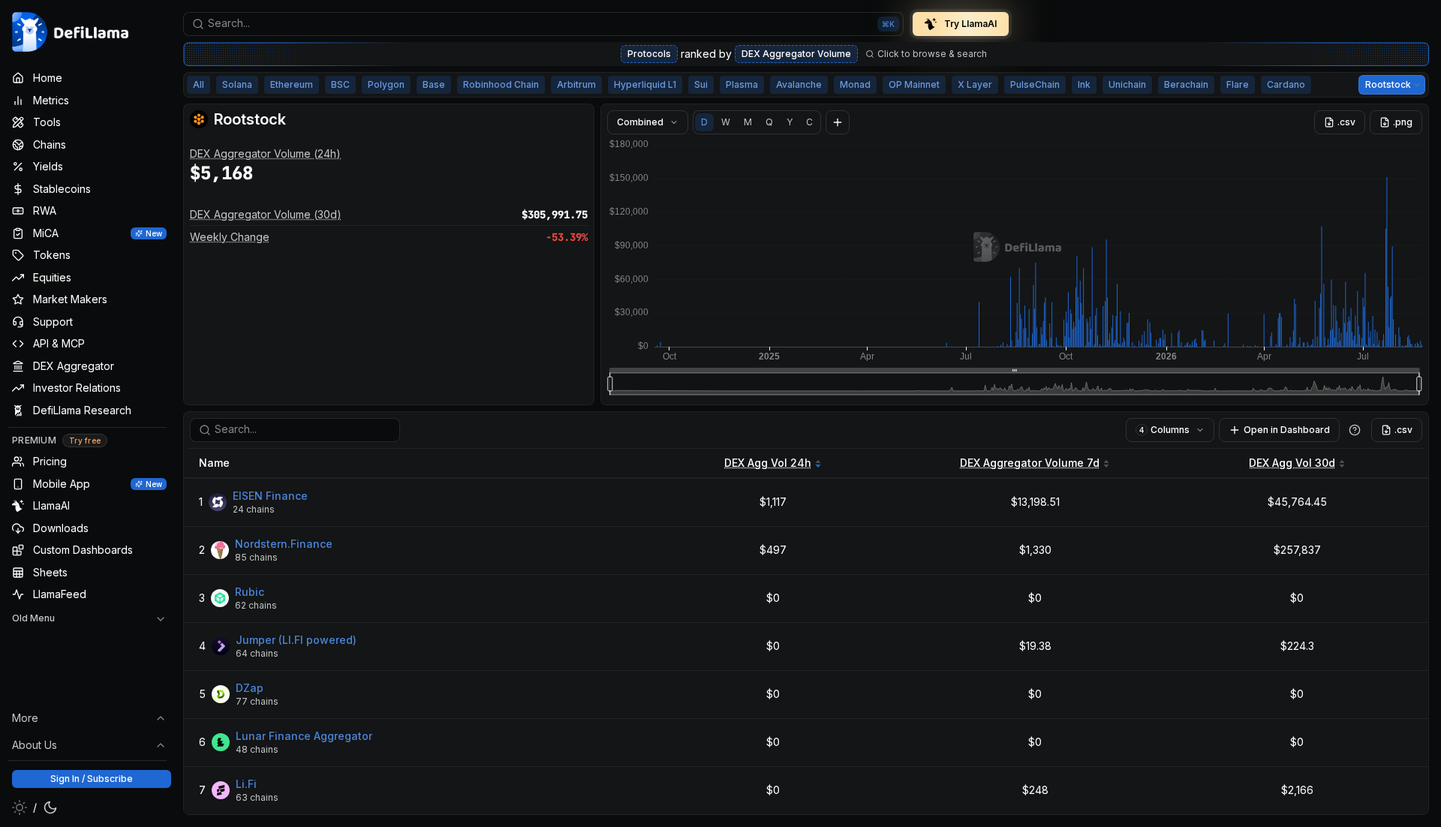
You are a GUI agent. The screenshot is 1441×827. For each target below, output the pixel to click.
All (198, 84)
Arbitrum (576, 84)
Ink (1084, 84)
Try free (85, 440)
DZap (249, 687)
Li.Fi (246, 783)
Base (434, 84)
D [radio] (704, 122)
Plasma (742, 84)
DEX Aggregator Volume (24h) (265, 153)
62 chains (256, 605)
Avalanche (799, 84)
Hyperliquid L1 (645, 84)
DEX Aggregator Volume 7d (1030, 462)
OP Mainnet (914, 84)
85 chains (256, 557)
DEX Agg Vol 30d (1292, 462)
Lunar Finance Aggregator (304, 735)
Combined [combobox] (640, 122)
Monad (855, 84)
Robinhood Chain (501, 84)
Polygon (386, 84)
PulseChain (1035, 84)
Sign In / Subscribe (91, 778)
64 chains (257, 653)
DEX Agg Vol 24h (767, 462)
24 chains (254, 509)
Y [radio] (790, 122)
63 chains (257, 797)
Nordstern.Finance (283, 543)
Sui (701, 84)
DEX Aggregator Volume (796, 53)
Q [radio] (769, 122)
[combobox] (543, 24)
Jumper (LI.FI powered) (296, 639)
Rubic (249, 591)
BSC (340, 84)
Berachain (1186, 84)
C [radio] (809, 122)
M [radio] (748, 122)
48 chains (257, 749)
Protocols (649, 53)
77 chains (257, 701)
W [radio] (725, 122)
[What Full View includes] (1355, 430)
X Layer (975, 84)
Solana (237, 84)
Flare (1237, 84)
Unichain (1127, 84)
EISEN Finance (270, 495)
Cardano (1286, 84)
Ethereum (291, 84)
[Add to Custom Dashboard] (838, 122)
